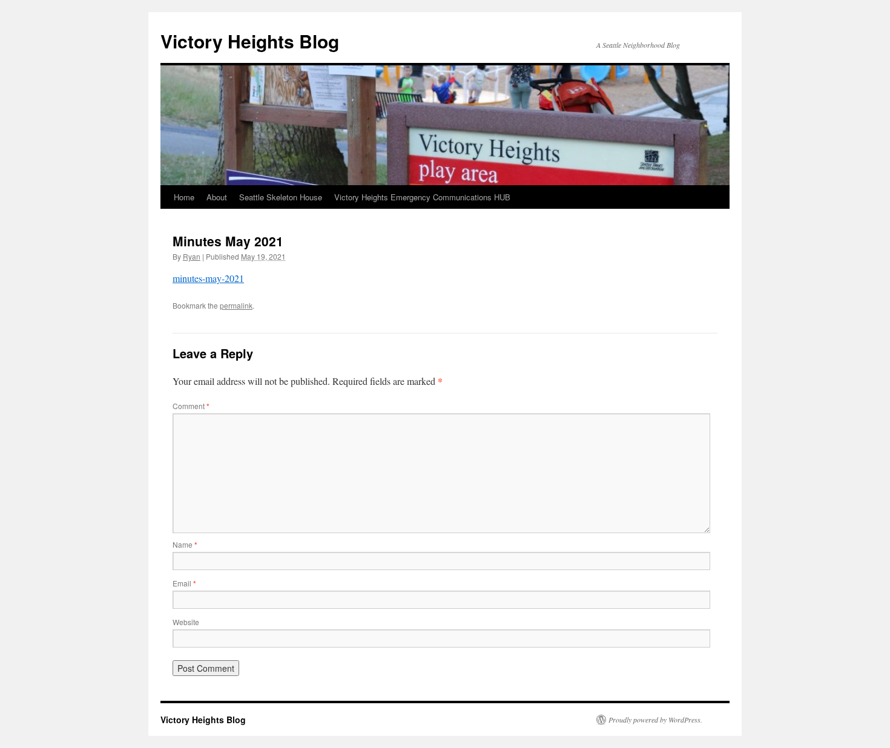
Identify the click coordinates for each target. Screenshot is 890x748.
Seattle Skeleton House (280, 197)
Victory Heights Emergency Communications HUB (422, 197)
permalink (236, 305)
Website (186, 622)
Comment (191, 406)
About (216, 197)
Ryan (191, 256)
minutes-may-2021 (208, 278)
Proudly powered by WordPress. (655, 719)
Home (184, 197)
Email (184, 583)
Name (185, 544)
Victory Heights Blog (249, 41)
